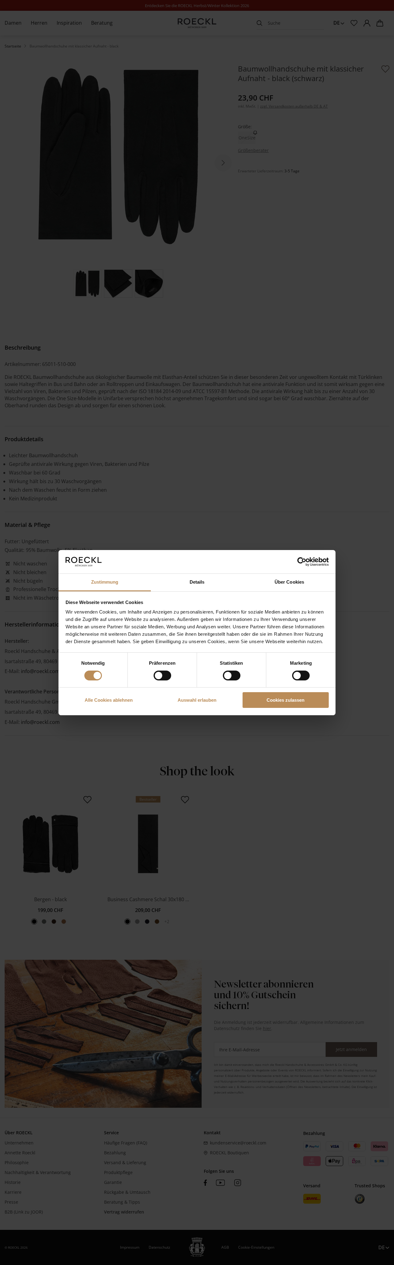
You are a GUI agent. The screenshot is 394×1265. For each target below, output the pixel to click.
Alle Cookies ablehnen (109, 700)
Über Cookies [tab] (289, 582)
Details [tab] (197, 582)
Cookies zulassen (285, 700)
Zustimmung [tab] (105, 582)
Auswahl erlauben (197, 700)
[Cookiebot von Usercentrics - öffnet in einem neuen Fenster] (302, 561)
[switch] (162, 675)
